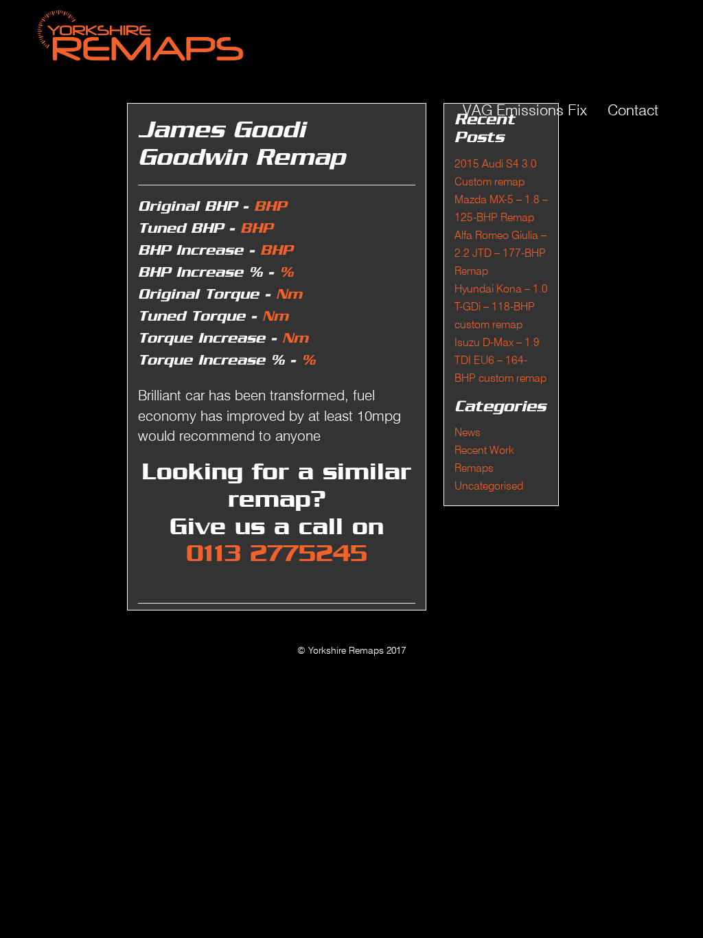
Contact (633, 110)
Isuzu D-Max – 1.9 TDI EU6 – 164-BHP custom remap (500, 360)
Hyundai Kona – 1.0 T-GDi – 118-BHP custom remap (501, 306)
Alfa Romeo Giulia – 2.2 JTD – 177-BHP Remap (500, 253)
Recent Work (484, 450)
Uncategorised (488, 485)
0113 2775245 (276, 554)
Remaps (474, 467)
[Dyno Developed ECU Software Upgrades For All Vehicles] (238, 34)
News (467, 432)
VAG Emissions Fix (525, 110)
